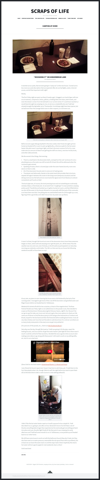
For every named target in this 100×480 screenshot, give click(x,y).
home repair (57, 464)
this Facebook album (54, 326)
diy (53, 464)
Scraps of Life (50, 11)
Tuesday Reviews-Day (51, 18)
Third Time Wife (71, 18)
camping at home (48, 464)
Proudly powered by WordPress (20, 476)
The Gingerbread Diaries (50, 79)
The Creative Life (39, 18)
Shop (19, 18)
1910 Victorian (39, 464)
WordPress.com (41, 476)
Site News (80, 18)
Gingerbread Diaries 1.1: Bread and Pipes (54, 364)
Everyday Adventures (28, 18)
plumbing (62, 464)
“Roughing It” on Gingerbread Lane (50, 77)
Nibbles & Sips (62, 18)
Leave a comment (69, 464)
